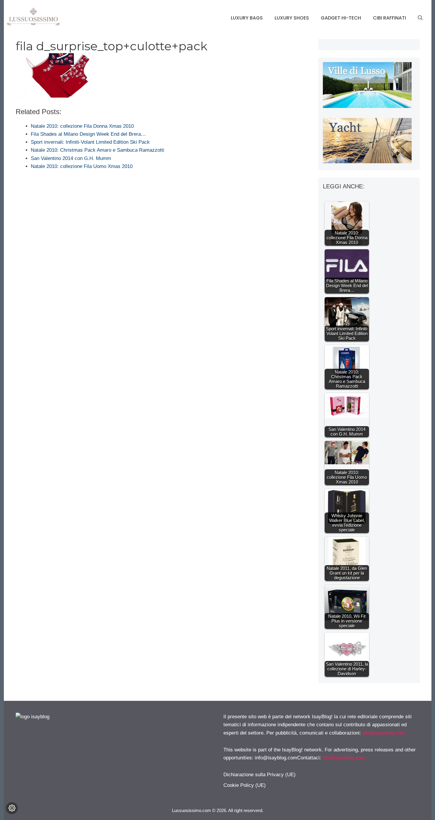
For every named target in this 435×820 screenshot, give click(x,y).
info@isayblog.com (383, 733)
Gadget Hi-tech (341, 17)
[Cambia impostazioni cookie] (12, 808)
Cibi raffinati (389, 17)
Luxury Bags (247, 17)
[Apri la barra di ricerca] (420, 18)
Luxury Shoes (292, 17)
